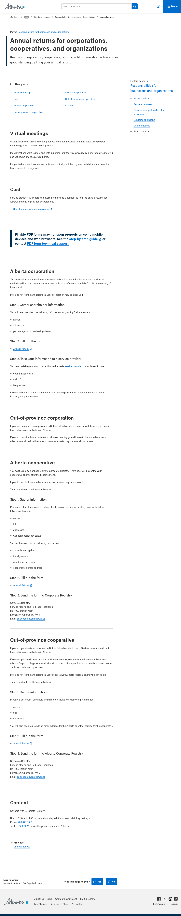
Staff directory (87, 898)
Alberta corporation (24, 105)
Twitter (164, 899)
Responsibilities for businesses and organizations (75, 17)
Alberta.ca (15, 901)
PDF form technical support (48, 243)
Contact (69, 105)
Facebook (159, 899)
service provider (73, 366)
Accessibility (77, 904)
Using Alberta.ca (40, 904)
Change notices (141, 125)
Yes (99, 881)
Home (16, 17)
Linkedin (176, 899)
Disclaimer (54, 904)
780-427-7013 (25, 822)
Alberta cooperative (75, 92)
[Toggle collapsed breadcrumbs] (26, 17)
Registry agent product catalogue (31, 209)
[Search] (135, 6)
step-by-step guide (83, 238)
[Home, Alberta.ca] (13, 6)
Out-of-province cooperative (80, 99)
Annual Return (21, 348)
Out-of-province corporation (28, 112)
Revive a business (142, 104)
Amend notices (141, 98)
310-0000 (24, 826)
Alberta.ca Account (158, 5)
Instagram (170, 899)
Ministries (39, 898)
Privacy (65, 904)
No (113, 881)
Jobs (49, 898)
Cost (16, 99)
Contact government (66, 898)
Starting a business (42, 17)
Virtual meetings (22, 92)
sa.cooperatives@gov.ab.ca (31, 618)
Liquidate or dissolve (144, 119)
